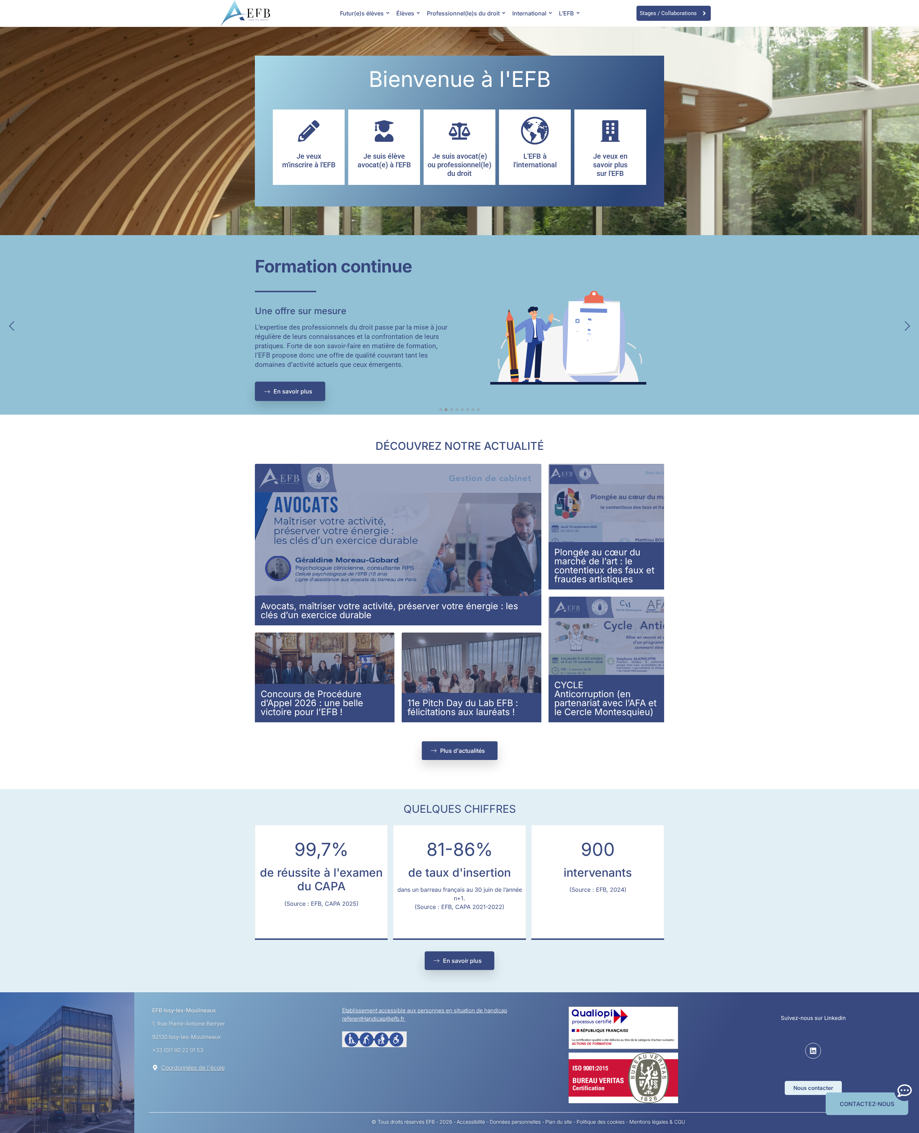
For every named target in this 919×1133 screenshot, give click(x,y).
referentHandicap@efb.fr (374, 1018)
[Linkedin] (813, 1051)
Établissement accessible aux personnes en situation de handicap (424, 1010)
